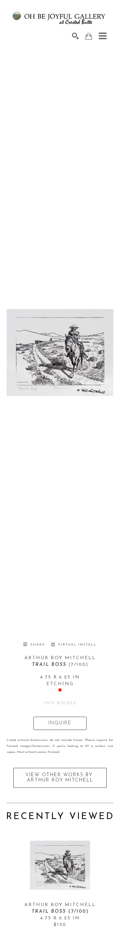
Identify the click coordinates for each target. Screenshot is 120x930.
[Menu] (103, 36)
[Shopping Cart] (88, 36)
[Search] (75, 36)
